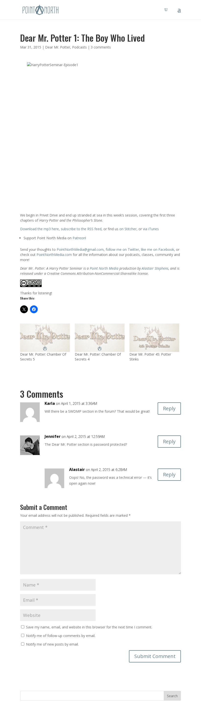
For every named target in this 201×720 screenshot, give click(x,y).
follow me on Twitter (122, 249)
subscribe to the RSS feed (81, 229)
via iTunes (151, 229)
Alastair (77, 469)
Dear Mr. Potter (57, 47)
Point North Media (104, 268)
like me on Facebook (157, 249)
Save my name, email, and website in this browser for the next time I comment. (89, 627)
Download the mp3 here (39, 229)
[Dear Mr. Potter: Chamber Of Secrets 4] (100, 338)
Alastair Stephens (155, 268)
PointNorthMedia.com (54, 254)
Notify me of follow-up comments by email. (60, 635)
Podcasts (79, 47)
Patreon (79, 238)
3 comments (101, 47)
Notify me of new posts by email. (52, 644)
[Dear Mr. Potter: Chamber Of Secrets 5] (45, 338)
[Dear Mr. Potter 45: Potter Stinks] (154, 338)
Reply (169, 408)
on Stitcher (128, 229)
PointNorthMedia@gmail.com (80, 249)
